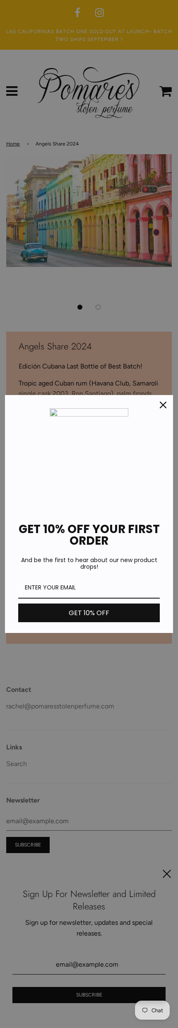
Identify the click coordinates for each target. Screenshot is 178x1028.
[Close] (163, 405)
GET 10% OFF (89, 613)
